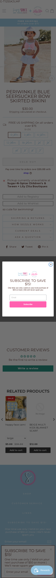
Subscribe (27, 304)
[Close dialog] (51, 264)
